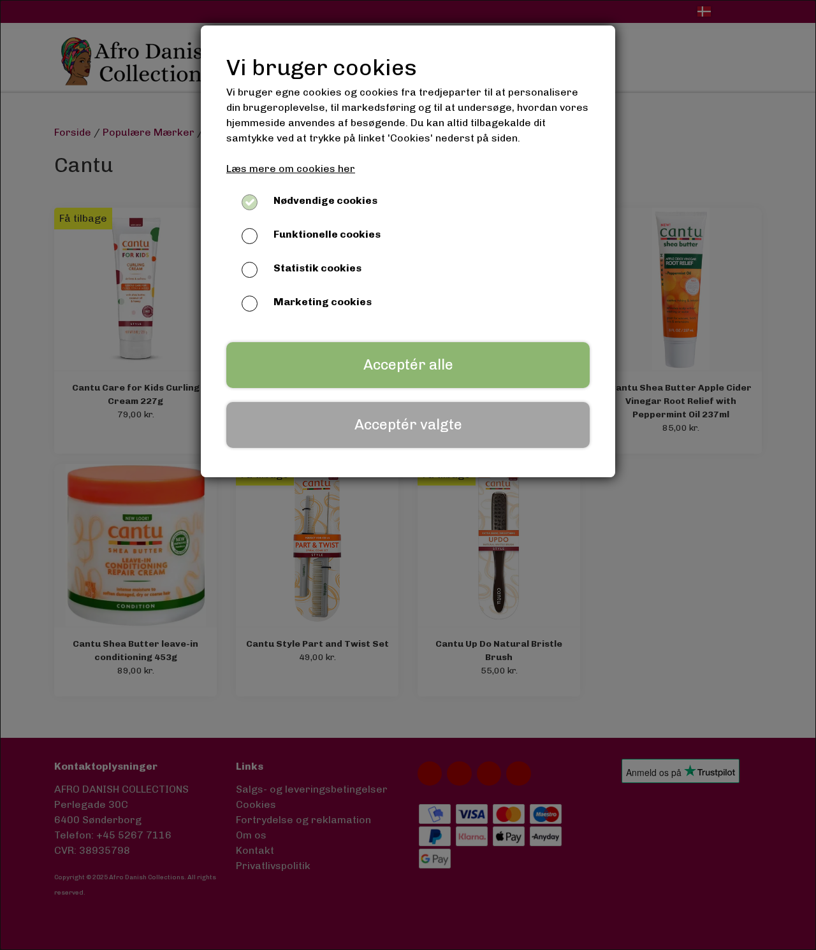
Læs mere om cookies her (290, 168)
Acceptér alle (408, 364)
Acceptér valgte (408, 424)
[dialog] (408, 475)
